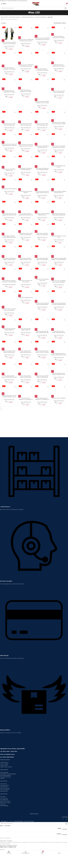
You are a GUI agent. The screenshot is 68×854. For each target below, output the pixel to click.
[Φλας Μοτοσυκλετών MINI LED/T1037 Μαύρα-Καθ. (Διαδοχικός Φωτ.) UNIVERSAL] (25, 116)
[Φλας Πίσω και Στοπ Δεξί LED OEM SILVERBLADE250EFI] (42, 296)
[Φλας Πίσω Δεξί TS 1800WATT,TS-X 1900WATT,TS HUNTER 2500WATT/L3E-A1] (25, 391)
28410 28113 (14, 751)
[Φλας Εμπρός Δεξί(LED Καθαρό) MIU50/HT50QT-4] (42, 206)
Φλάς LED (11, 46)
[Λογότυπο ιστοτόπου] (36, 3)
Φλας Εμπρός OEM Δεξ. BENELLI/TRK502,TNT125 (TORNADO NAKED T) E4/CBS (26, 259)
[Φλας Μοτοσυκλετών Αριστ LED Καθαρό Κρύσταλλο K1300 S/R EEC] (9, 138)
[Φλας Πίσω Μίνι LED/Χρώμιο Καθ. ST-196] (42, 273)
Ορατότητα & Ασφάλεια (40, 17)
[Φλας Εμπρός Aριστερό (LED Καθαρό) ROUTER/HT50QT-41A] (9, 206)
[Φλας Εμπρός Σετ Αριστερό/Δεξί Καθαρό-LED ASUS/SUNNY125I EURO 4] (58, 251)
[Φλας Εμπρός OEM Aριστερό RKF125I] (58, 160)
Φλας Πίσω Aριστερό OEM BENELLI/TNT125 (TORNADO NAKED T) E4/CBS (42, 352)
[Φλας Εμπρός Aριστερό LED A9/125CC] (25, 184)
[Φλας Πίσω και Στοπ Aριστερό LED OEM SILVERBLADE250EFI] (58, 296)
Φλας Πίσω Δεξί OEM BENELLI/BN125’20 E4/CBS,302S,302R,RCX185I (26, 330)
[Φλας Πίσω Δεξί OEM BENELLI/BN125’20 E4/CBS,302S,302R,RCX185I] (25, 323)
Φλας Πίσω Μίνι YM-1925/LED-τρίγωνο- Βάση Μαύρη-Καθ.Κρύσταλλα (9, 310)
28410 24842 (6, 751)
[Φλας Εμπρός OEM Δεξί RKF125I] (9, 183)
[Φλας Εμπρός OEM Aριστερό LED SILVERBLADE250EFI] (42, 161)
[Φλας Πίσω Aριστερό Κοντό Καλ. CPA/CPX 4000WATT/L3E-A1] (9, 390)
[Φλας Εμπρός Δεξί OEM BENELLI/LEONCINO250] (42, 228)
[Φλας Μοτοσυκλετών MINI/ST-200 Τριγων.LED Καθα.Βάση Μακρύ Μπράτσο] (9, 34)
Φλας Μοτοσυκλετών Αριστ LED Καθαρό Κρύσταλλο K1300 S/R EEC (9, 145)
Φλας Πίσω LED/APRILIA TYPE (26, 297)
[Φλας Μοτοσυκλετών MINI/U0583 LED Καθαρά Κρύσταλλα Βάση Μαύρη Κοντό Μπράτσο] (9, 84)
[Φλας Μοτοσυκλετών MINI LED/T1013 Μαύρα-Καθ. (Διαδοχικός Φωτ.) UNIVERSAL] (9, 116)
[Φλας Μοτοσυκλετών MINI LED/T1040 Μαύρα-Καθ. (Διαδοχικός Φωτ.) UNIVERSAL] (42, 116)
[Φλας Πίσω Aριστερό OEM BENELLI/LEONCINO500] (42, 369)
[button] (3, 40)
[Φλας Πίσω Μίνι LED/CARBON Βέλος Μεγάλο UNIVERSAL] (58, 273)
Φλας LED (6, 46)
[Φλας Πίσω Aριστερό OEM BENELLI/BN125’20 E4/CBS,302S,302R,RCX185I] (9, 323)
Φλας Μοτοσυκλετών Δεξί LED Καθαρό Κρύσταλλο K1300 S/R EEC (26, 146)
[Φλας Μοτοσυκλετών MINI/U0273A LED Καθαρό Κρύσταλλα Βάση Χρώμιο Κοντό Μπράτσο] (58, 57)
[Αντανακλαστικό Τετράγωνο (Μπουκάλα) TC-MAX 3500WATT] (9, 273)
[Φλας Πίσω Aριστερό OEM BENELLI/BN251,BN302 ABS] (42, 324)
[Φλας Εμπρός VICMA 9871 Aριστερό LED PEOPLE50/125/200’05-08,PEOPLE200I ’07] (9, 162)
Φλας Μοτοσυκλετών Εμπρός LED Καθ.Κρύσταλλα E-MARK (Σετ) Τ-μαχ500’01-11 (58, 124)
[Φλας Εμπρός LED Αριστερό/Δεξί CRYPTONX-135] (42, 139)
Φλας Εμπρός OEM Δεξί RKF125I (9, 188)
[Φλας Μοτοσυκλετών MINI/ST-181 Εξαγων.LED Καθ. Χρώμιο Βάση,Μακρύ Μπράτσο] (42, 89)
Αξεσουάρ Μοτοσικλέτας (14, 17)
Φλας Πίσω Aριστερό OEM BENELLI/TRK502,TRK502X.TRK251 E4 (58, 355)
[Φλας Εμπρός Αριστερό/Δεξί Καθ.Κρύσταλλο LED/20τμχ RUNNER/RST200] (58, 139)
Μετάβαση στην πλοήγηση (6, 0)
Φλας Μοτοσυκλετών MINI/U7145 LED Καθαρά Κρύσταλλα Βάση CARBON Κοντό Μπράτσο (42, 39)
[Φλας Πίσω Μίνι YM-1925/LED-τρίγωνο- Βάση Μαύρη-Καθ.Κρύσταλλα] (9, 299)
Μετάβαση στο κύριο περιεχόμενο (19, 0)
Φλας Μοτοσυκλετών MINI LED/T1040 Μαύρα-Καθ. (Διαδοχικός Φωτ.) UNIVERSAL (42, 125)
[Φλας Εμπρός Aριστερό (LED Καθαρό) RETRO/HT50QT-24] (42, 184)
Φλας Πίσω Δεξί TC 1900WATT (59, 398)
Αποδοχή (15, 845)
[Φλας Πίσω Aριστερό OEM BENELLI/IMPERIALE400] (9, 345)
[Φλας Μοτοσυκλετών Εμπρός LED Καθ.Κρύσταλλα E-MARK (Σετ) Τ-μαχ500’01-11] (58, 116)
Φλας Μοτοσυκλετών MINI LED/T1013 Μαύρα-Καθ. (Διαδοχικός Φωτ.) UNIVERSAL (9, 125)
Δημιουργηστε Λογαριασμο (6, 840)
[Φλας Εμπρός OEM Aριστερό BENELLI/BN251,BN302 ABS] (58, 206)
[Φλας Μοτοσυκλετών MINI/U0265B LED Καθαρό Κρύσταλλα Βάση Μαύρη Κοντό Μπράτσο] (42, 59)
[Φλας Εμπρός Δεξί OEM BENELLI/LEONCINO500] (42, 251)
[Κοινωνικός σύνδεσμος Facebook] (63, 819)
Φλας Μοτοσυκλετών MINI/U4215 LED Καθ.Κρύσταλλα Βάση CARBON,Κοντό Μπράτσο (25, 66)
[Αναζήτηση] (65, 8)
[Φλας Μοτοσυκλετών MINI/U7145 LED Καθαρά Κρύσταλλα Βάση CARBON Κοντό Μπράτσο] (42, 32)
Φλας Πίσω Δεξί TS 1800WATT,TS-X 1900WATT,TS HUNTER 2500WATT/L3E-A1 (26, 399)
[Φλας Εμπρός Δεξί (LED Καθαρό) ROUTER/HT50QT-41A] (25, 206)
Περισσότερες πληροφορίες (6, 845)
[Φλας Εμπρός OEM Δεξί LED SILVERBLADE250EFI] (25, 161)
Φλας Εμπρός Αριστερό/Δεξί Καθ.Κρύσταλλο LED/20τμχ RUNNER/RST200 (58, 147)
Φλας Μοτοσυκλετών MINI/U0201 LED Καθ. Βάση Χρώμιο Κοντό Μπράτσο (9, 69)
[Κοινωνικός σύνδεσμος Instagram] (66, 819)
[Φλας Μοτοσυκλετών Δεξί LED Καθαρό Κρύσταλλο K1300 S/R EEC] (25, 138)
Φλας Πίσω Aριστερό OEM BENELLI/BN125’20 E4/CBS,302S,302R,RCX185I (9, 330)
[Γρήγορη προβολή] (15, 28)
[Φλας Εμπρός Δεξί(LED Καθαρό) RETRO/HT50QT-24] (58, 184)
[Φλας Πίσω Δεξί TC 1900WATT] (58, 391)
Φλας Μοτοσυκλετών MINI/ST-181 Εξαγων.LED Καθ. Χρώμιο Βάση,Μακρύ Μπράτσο (42, 103)
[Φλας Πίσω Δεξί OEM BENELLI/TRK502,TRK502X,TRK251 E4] (9, 369)
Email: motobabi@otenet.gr (7, 754)
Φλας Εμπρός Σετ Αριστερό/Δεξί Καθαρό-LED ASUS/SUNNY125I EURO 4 (58, 259)
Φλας (4, 284)
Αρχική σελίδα (4, 17)
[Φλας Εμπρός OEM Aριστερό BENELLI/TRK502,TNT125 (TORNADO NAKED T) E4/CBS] (9, 251)
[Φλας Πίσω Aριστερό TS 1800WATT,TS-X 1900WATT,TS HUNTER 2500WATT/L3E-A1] (42, 391)
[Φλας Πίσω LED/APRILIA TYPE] (25, 293)
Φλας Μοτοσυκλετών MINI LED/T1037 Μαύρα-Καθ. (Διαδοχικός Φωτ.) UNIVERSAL (26, 125)
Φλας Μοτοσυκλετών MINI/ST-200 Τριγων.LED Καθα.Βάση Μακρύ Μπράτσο (9, 43)
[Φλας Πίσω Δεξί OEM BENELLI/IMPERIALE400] (25, 345)
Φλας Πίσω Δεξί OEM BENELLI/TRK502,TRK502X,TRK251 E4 (9, 377)
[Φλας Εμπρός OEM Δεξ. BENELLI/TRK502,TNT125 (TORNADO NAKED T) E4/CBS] (25, 251)
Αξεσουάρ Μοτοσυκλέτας (28, 17)
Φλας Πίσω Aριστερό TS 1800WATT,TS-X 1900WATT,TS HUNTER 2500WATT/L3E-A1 (42, 399)
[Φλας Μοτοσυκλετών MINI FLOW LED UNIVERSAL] (58, 84)
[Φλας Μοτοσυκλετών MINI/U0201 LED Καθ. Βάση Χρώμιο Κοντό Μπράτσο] (9, 59)
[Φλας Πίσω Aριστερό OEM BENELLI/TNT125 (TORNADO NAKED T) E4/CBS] (42, 345)
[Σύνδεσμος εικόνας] (20, 809)
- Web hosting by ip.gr (29, 821)
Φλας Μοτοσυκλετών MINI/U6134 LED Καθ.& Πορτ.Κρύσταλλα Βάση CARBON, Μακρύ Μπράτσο (25, 41)
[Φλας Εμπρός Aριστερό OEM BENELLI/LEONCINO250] (25, 228)
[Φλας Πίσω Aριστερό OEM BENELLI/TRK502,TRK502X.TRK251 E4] (58, 346)
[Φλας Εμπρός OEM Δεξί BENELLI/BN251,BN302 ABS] (9, 229)
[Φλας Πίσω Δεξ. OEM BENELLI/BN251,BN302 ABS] (58, 324)
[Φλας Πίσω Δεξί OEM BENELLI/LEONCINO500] (25, 369)
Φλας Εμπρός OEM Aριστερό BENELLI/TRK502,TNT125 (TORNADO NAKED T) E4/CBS (9, 259)
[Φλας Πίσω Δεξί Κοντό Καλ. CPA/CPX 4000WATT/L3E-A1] (58, 368)
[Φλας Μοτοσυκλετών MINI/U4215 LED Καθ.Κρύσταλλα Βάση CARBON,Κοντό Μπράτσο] (25, 57)
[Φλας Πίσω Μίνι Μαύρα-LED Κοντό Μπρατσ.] (25, 273)
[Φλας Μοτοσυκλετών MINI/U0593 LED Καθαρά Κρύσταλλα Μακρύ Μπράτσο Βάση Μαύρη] (25, 83)
